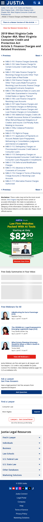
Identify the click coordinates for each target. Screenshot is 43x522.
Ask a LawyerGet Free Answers (9, 380)
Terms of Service (21, 510)
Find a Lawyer (8, 401)
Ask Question (21, 392)
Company (21, 502)
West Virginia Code (7, 10)
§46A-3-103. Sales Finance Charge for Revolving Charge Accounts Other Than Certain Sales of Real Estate (22, 75)
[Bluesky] (26, 488)
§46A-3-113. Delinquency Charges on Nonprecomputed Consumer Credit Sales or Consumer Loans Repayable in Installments (24, 157)
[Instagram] (20, 488)
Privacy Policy (21, 514)
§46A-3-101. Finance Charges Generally (21, 61)
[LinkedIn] (10, 488)
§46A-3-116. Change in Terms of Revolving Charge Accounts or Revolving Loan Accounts (23, 176)
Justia (3, 8)
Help (21, 506)
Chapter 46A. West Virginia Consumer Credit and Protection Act (18, 13)
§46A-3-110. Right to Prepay (17, 133)
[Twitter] (29, 488)
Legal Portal (21, 498)
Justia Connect (21, 494)
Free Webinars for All (11, 307)
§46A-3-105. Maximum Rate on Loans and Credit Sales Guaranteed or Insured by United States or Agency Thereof (23, 93)
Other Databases (11, 469)
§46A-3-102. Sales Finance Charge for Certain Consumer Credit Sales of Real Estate (21, 67)
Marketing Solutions (12, 475)
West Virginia (11, 200)
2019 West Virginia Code (24, 10)
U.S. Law (10, 8)
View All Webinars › (21, 357)
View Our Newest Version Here (15, 28)
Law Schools (8, 453)
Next (38, 55)
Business (7, 448)
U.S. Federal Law (10, 459)
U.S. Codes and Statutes (23, 8)
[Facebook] (16, 488)
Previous (7, 55)
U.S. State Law (9, 464)
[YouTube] (13, 488)
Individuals (8, 443)
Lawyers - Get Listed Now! (22, 419)
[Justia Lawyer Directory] (32, 488)
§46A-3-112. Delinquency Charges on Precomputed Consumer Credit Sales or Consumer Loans (22, 149)
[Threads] (23, 488)
